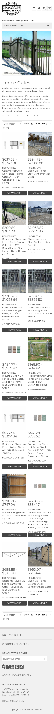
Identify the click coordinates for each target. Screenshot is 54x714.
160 (43, 123)
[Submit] (45, 658)
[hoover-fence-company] (3, 667)
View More (14, 193)
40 (35, 123)
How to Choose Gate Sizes (25, 88)
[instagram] (22, 667)
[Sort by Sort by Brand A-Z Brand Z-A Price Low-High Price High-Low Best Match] (12, 123)
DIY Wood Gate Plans (33, 91)
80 (39, 123)
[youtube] (12, 667)
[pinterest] (17, 667)
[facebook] (8, 667)
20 (32, 123)
